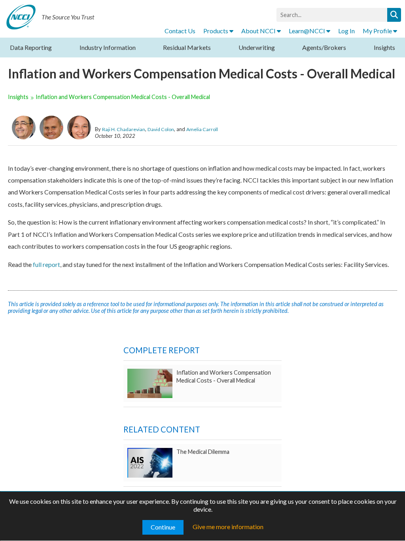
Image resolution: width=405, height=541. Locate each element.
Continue (163, 527)
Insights (384, 47)
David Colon (161, 129)
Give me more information (228, 526)
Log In (346, 30)
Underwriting (256, 47)
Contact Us (180, 30)
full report (46, 264)
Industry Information (107, 47)
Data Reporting (31, 47)
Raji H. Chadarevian (123, 129)
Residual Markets (187, 47)
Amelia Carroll (202, 129)
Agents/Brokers (324, 47)
